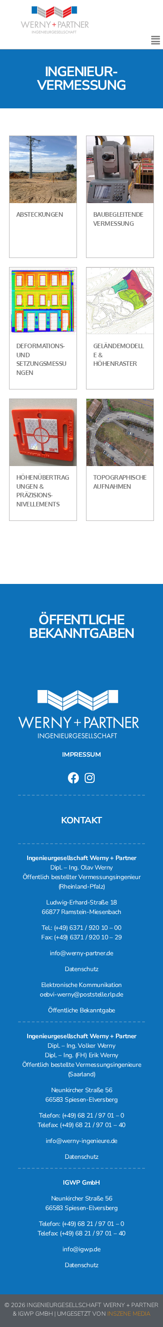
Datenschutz (81, 969)
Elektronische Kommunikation (81, 985)
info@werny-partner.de (81, 953)
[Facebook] (74, 778)
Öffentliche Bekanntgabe (81, 1010)
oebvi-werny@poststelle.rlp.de (81, 994)
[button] (155, 40)
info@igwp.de (81, 1249)
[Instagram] (89, 778)
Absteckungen (39, 214)
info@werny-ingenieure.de (81, 1141)
